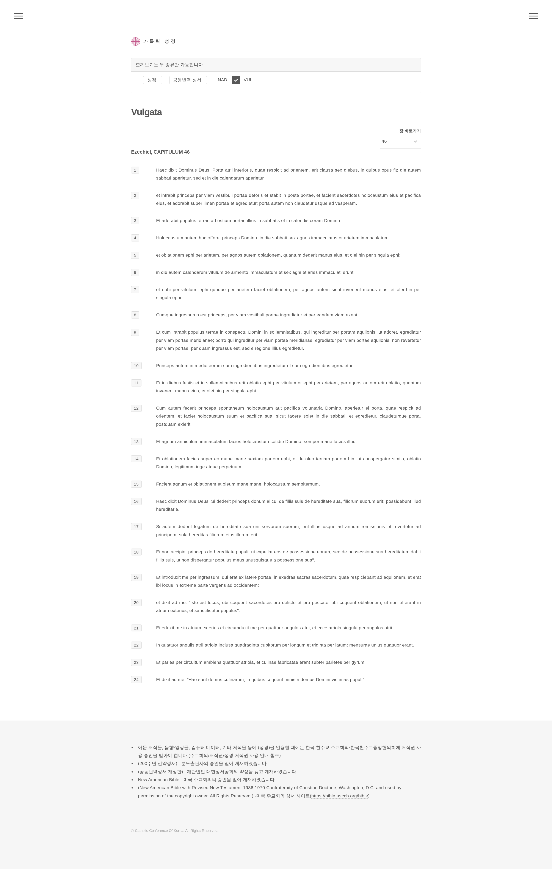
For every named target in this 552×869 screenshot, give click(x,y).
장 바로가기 (410, 131)
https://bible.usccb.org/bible (339, 795)
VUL (248, 79)
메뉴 (533, 16)
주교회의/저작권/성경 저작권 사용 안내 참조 (234, 755)
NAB (222, 79)
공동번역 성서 (187, 79)
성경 (151, 79)
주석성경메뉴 (18, 16)
